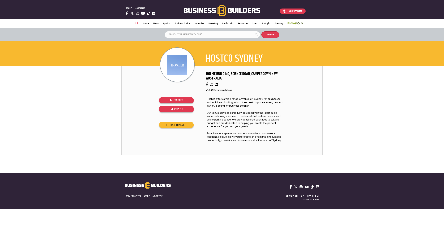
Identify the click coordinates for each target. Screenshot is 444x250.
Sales (254, 23)
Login (127, 196)
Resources (243, 23)
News (156, 23)
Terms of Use (311, 196)
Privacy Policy (294, 196)
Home (146, 23)
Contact (177, 100)
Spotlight (266, 23)
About (129, 8)
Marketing (213, 23)
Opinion (166, 23)
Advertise (140, 8)
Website (178, 109)
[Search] (136, 23)
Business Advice (182, 23)
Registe (136, 196)
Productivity (227, 23)
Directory (279, 23)
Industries (199, 23)
